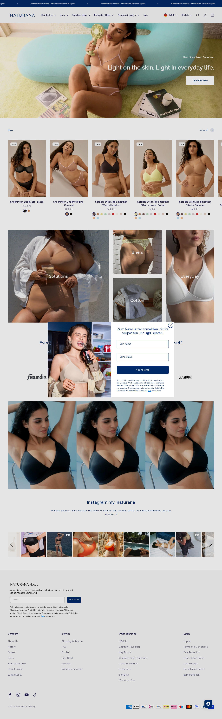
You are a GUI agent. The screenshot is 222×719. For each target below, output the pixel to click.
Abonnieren (143, 370)
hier (149, 390)
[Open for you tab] (208, 704)
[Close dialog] (170, 325)
